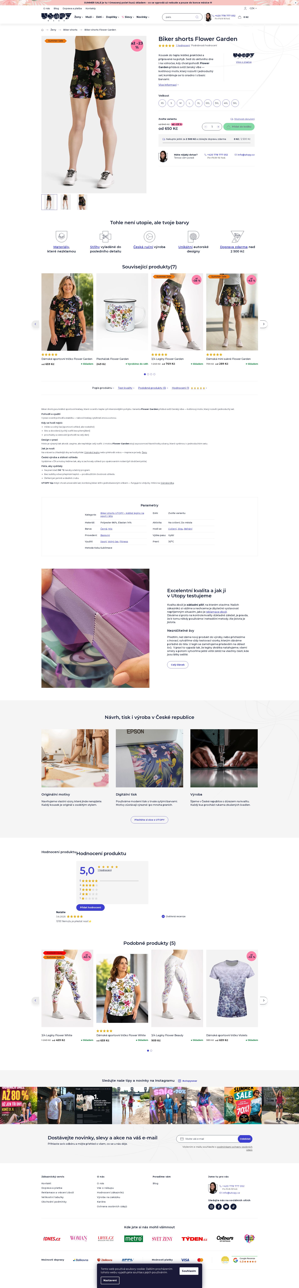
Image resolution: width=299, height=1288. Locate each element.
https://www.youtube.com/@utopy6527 (226, 1207)
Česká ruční (143, 247)
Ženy (144, 452)
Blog (56, 8)
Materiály (61, 247)
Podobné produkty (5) (152, 387)
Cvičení (172, 528)
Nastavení (110, 1280)
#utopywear (189, 1080)
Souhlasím (189, 1270)
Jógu (180, 528)
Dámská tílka (167, 483)
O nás (46, 8)
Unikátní (185, 247)
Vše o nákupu (105, 1188)
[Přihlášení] (245, 8)
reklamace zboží (216, 611)
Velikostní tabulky (52, 1197)
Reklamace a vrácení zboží (57, 1192)
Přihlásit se (245, 1139)
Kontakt (46, 1183)
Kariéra (101, 1201)
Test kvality (125, 387)
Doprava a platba (72, 8)
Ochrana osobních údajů (112, 1206)
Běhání (188, 528)
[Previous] (35, 324)
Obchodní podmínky (54, 1201)
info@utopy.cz (246, 154)
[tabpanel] (67, 320)
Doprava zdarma (234, 247)
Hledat (197, 17)
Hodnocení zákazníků (110, 1192)
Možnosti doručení (244, 119)
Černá (103, 528)
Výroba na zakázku (108, 1197)
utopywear (211, 1207)
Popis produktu (102, 387)
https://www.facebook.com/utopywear (219, 1207)
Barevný (105, 535)
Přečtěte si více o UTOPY (149, 819)
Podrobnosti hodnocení (204, 45)
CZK (252, 8)
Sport (103, 541)
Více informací (168, 84)
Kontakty (91, 8)
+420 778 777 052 (225, 15)
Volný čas (113, 541)
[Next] (264, 324)
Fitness (124, 541)
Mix (110, 528)
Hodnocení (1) (188, 388)
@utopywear (233, 1207)
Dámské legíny (92, 452)
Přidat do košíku (241, 126)
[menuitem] (78, 17)
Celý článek (178, 664)
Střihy (95, 247)
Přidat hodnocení (90, 907)
